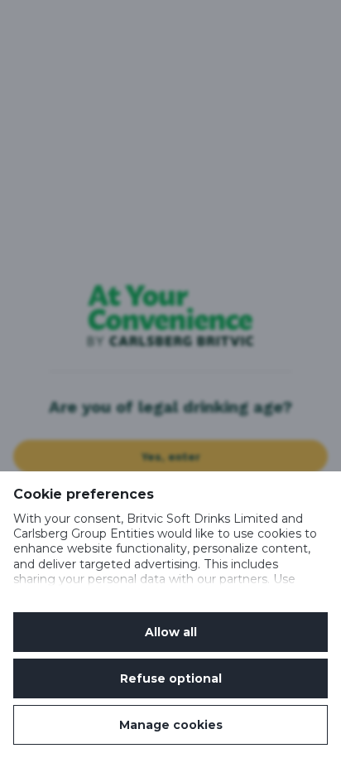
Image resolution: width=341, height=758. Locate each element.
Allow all (171, 632)
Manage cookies (171, 724)
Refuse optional (171, 678)
